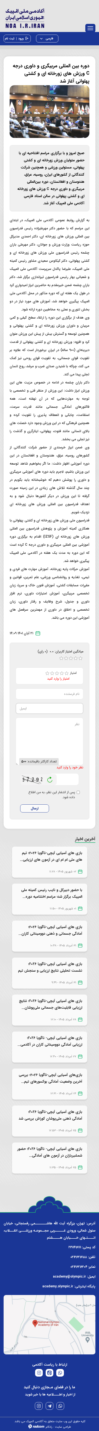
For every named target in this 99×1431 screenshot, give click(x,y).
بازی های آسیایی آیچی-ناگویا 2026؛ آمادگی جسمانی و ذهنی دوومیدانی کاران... (50, 930)
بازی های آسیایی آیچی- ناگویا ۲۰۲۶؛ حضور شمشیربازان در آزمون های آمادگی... (49, 1152)
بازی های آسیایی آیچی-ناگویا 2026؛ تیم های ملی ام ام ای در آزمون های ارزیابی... (51, 856)
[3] (57, 673)
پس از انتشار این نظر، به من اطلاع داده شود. (51, 795)
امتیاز (75, 673)
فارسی (49, 38)
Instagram (39, 1406)
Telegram (49, 1406)
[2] (52, 673)
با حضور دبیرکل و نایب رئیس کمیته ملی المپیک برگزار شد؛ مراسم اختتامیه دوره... (51, 893)
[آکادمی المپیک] (49, 17)
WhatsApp (60, 1406)
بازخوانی (50, 778)
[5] (66, 673)
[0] (61, 658)
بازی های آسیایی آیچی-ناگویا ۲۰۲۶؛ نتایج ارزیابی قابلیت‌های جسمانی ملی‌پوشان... (50, 1004)
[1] (47, 673)
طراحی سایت (63, 1427)
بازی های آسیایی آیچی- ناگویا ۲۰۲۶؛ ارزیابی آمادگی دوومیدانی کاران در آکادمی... (50, 1041)
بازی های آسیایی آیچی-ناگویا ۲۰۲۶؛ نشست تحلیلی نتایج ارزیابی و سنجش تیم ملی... (50, 970)
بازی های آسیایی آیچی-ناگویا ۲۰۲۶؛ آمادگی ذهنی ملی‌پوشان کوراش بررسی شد (50, 1115)
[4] (62, 673)
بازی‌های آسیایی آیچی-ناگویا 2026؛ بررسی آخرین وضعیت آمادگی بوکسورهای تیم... (50, 1078)
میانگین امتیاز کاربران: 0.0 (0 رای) (60, 651)
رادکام (49, 1427)
